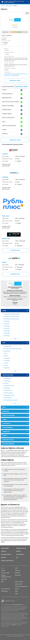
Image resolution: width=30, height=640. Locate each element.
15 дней (6, 365)
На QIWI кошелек (8, 393)
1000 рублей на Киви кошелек (12, 314)
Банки (16, 568)
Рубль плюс (5, 216)
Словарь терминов (5, 588)
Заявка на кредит (19, 581)
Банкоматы (17, 572)
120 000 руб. (7, 326)
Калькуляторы (4, 591)
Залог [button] (4, 407)
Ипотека (3, 557)
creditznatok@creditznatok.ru (16, 604)
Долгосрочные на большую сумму (13, 348)
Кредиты (3, 551)
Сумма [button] (4, 310)
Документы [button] (5, 411)
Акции (16, 593)
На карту (6, 383)
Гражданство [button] (6, 431)
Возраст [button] (4, 435)
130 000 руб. (7, 331)
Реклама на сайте (5, 572)
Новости (17, 588)
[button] (11, 338)
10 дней (13, 74)
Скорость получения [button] (8, 415)
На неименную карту (9, 395)
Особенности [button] (6, 423)
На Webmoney (7, 378)
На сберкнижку (8, 397)
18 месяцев (7, 368)
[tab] (15, 310)
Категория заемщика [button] (8, 443)
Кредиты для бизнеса (7, 560)
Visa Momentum (8, 390)
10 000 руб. (7, 74)
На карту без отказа (9, 385)
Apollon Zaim (6, 238)
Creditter (5, 154)
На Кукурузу (7, 388)
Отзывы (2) (15, 27)
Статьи (16, 591)
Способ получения (7, 86)
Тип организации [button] (7, 427)
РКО (17, 557)
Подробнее (13, 624)
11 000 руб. (6, 321)
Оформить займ (15, 250)
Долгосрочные (7, 346)
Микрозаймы (5, 548)
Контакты (3, 570)
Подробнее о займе (15, 80)
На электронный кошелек (10, 400)
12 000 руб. (6, 323)
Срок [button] (3, 342)
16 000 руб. (7, 333)
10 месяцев (7, 358)
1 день (5, 353)
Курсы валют (18, 575)
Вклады (18, 551)
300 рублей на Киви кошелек (11, 316)
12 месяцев (7, 360)
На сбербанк (7, 381)
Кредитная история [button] (8, 439)
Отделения (17, 570)
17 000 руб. (6, 335)
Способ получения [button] (7, 375)
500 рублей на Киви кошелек (11, 319)
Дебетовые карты (6, 554)
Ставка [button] (4, 419)
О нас (2, 568)
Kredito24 (5, 177)
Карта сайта (4, 579)
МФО (2, 581)
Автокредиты (20, 554)
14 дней (6, 363)
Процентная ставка (21, 86)
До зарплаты (7, 351)
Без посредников (14, 75)
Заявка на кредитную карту (21, 586)
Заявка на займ (18, 584)
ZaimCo (4, 262)
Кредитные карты (21, 548)
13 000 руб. (6, 328)
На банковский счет (20, 74)
